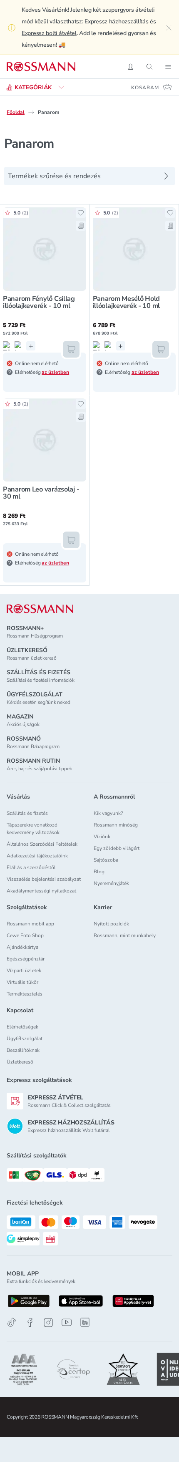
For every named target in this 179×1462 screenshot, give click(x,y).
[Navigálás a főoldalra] (41, 67)
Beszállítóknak (23, 1050)
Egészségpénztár (26, 958)
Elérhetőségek (22, 1026)
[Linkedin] (85, 1322)
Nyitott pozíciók (111, 923)
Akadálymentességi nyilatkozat (41, 890)
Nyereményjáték (111, 883)
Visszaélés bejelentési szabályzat (44, 879)
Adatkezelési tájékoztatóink (37, 855)
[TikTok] (12, 1322)
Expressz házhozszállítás (116, 21)
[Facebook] (30, 1322)
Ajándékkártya (22, 947)
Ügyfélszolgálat (24, 1038)
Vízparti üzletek (24, 970)
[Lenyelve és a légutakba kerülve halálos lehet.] (19, 345)
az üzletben (55, 372)
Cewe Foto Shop (25, 935)
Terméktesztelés (24, 994)
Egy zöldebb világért (116, 848)
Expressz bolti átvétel (49, 33)
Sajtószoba (106, 860)
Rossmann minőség (116, 825)
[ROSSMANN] (40, 609)
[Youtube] (67, 1322)
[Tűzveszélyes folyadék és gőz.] (7, 345)
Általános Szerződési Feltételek (42, 844)
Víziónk (102, 836)
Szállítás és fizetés (27, 813)
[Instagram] (48, 1322)
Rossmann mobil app (30, 923)
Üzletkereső (20, 1062)
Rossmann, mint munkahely (125, 935)
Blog (99, 871)
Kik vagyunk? (108, 813)
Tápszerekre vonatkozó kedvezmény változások (33, 829)
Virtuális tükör (22, 982)
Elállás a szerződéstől (31, 867)
